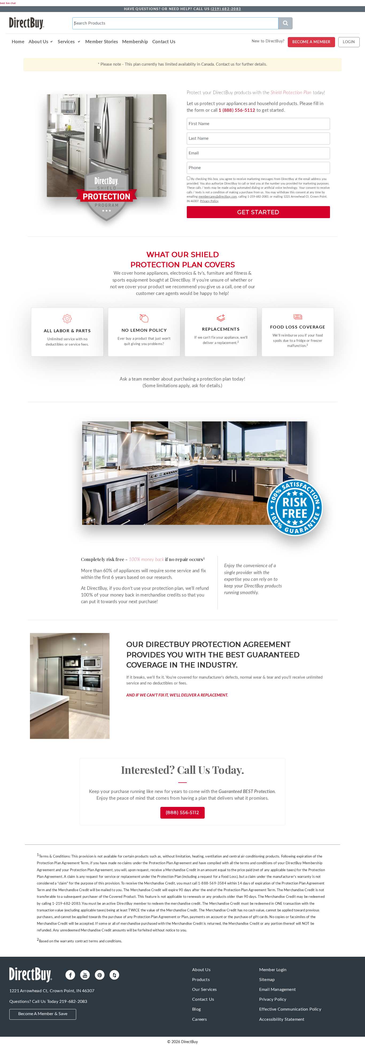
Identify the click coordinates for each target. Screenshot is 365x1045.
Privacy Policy (209, 201)
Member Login (272, 970)
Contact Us (163, 41)
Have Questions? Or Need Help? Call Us (182, 9)
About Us (38, 41)
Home (18, 41)
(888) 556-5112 (182, 812)
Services (67, 41)
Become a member (311, 42)
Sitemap (267, 980)
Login (349, 42)
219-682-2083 (73, 1001)
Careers (199, 1019)
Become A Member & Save (42, 1014)
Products (201, 980)
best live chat (8, 3)
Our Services (204, 989)
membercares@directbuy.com (218, 196)
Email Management (277, 989)
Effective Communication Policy (290, 1009)
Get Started (258, 212)
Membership (135, 41)
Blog (196, 1009)
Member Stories (101, 41)
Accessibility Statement (282, 1019)
